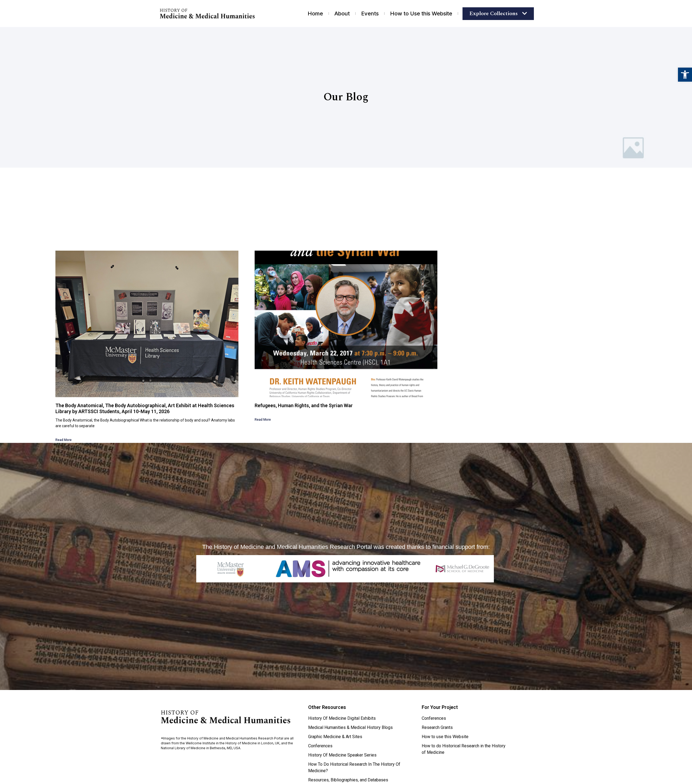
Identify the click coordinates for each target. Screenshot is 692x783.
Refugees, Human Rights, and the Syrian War (304, 405)
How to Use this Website (421, 13)
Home (315, 13)
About (342, 13)
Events (370, 13)
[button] (685, 75)
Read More (63, 440)
